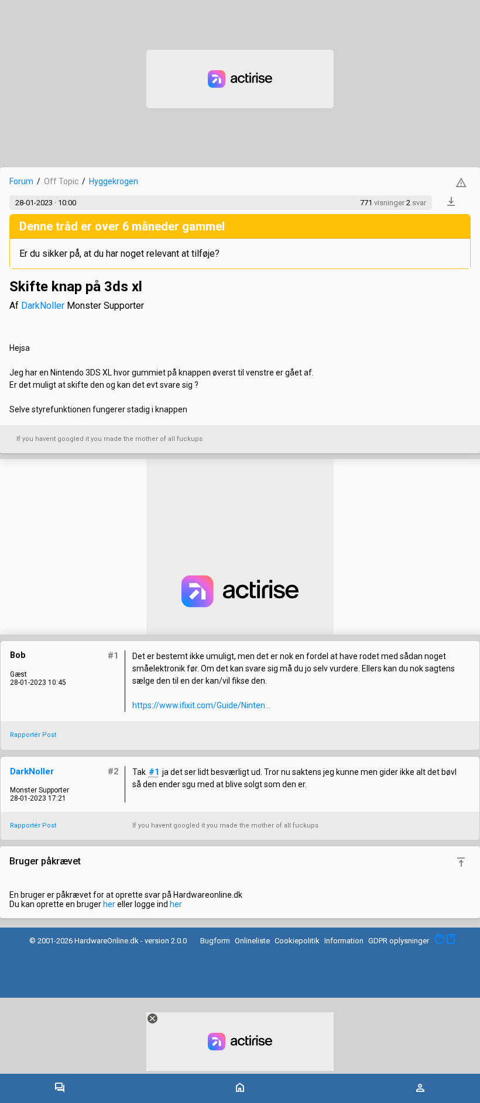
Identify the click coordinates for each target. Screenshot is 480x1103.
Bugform (215, 940)
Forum (21, 181)
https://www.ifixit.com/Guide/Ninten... (201, 705)
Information (344, 940)
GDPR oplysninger (398, 940)
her (109, 904)
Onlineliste (252, 940)
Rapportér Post (33, 735)
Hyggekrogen (113, 181)
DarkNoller (42, 305)
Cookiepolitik (297, 940)
